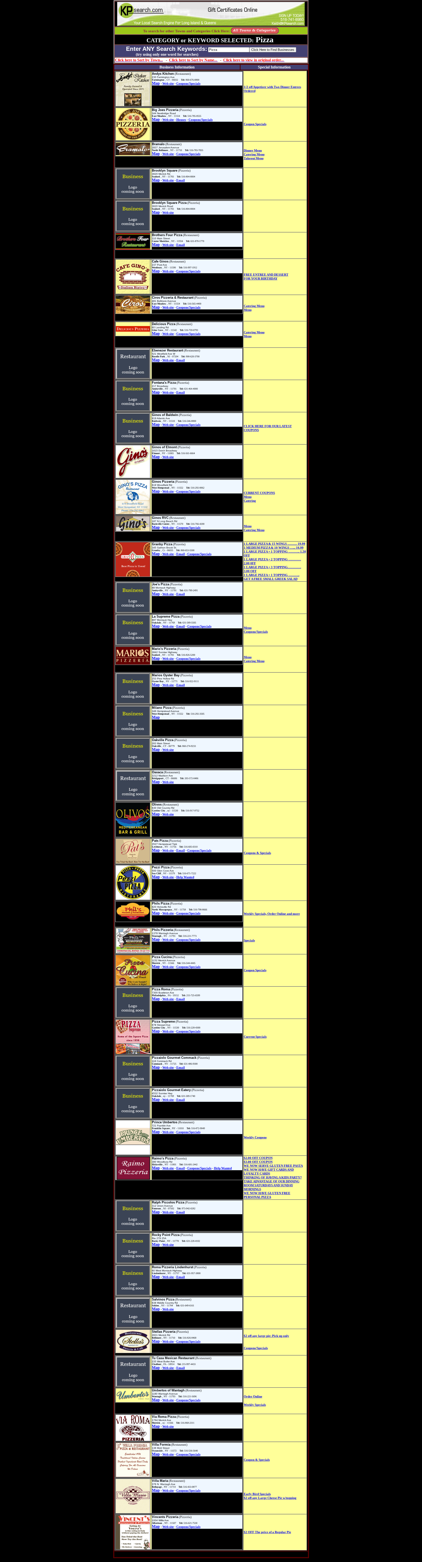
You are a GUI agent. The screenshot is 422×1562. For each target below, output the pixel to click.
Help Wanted (185, 877)
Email (180, 180)
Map (156, 83)
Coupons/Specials (188, 83)
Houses (181, 119)
